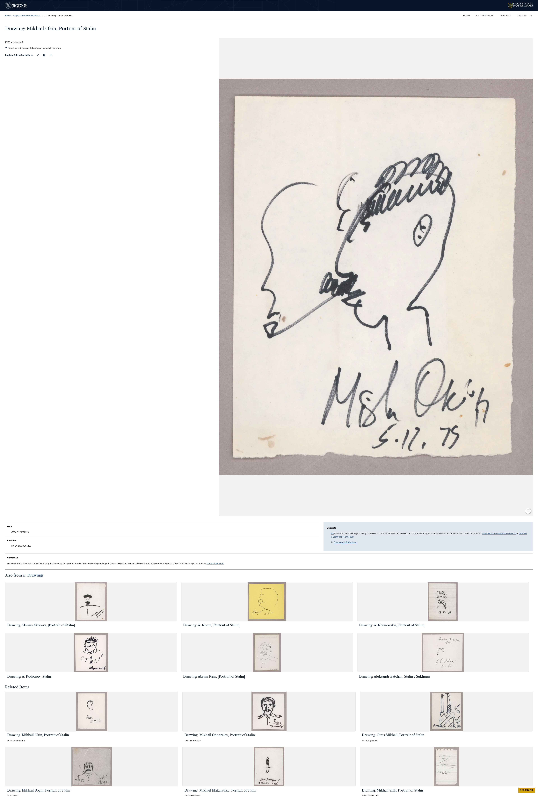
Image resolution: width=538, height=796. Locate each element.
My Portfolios (485, 15)
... (44, 15)
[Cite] (44, 55)
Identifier (12, 540)
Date (9, 526)
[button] (376, 277)
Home (8, 15)
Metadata (331, 528)
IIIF (332, 533)
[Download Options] (51, 55)
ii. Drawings (33, 575)
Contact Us (12, 557)
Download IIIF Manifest (345, 542)
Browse (522, 15)
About (466, 15)
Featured (506, 15)
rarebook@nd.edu (215, 563)
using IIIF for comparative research (499, 533)
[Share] (37, 55)
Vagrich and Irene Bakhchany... (27, 15)
